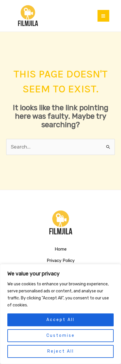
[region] (60, 314)
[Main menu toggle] (104, 16)
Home (61, 249)
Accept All (60, 319)
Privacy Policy (61, 260)
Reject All (60, 351)
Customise (60, 335)
